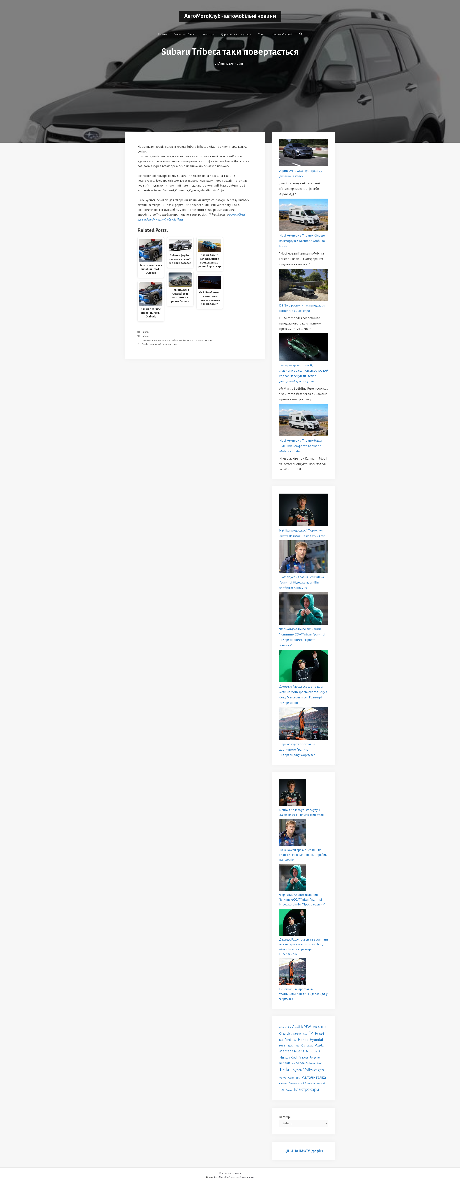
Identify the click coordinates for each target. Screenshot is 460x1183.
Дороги (289, 1090)
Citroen (297, 1033)
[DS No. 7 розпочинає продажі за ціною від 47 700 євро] (303, 286)
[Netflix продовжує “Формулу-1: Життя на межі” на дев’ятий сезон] (303, 511)
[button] (301, 34)
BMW (306, 1026)
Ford (287, 1040)
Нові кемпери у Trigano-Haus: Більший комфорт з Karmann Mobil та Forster (300, 446)
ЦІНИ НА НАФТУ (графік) (303, 1151)
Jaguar (290, 1046)
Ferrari (319, 1033)
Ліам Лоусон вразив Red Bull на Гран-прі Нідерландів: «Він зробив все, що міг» (301, 582)
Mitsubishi (313, 1051)
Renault (284, 1063)
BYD (315, 1027)
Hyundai (316, 1040)
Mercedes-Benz (292, 1051)
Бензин (293, 1083)
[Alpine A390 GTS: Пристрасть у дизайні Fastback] (303, 153)
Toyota (296, 1070)
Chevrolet (285, 1033)
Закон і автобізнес (184, 34)
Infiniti (282, 1046)
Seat (293, 1063)
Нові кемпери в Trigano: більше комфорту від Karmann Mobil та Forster (302, 241)
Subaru (145, 332)
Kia (303, 1045)
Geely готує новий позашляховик (160, 344)
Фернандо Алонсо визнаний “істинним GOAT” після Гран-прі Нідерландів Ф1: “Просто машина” (302, 899)
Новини (162, 34)
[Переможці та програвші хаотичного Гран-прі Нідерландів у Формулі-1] (303, 724)
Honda (303, 1040)
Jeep (297, 1045)
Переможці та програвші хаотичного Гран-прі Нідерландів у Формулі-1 (297, 749)
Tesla (284, 1069)
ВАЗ (300, 1084)
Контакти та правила (230, 1173)
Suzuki (319, 1063)
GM (294, 1040)
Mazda (319, 1045)
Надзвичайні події (282, 34)
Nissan (284, 1057)
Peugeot (303, 1057)
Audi (296, 1026)
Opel (294, 1057)
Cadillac (322, 1027)
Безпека (283, 1083)
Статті (261, 34)
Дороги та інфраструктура (236, 34)
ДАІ (281, 1089)
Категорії (285, 1117)
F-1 (311, 1033)
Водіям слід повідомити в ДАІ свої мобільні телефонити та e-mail (177, 340)
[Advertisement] (230, 93)
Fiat (281, 1040)
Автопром (294, 1077)
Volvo (282, 1077)
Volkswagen (313, 1070)
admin (241, 63)
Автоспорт (208, 34)
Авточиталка (314, 1077)
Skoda (300, 1063)
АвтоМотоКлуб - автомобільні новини (230, 16)
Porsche (314, 1057)
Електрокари (306, 1089)
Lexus (310, 1045)
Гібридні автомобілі (314, 1083)
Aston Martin (285, 1027)
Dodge (304, 1034)
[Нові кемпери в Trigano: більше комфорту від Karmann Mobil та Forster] (303, 216)
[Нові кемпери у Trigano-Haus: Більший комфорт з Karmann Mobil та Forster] (303, 421)
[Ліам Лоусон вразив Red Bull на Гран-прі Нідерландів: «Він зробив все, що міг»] (303, 557)
